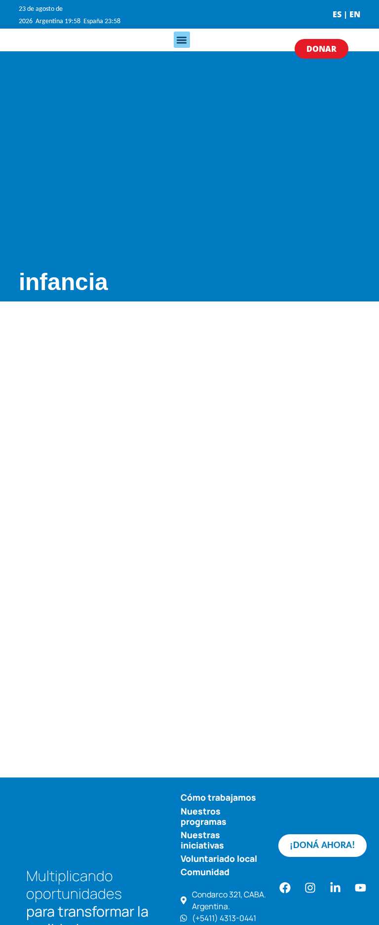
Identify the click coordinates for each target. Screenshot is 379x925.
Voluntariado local (219, 858)
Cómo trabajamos (218, 797)
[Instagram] (310, 888)
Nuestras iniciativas (202, 840)
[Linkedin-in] (335, 888)
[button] (182, 40)
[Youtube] (360, 888)
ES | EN (346, 14)
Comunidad (205, 872)
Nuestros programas (204, 816)
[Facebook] (284, 888)
